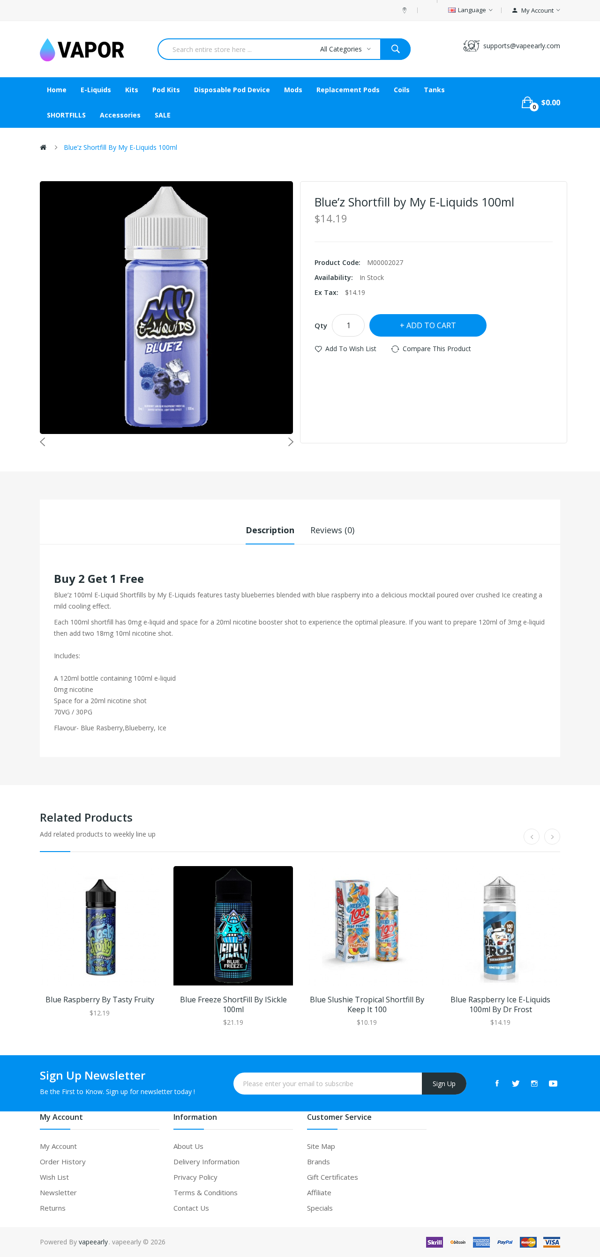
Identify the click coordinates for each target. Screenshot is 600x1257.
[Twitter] (516, 1083)
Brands (318, 1161)
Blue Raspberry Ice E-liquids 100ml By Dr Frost (500, 1004)
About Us (188, 1146)
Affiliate (319, 1192)
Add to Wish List (350, 348)
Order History (63, 1161)
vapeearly (93, 1241)
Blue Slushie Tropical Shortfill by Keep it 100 (367, 1004)
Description (270, 530)
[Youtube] (553, 1083)
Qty (321, 325)
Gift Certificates (332, 1177)
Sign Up (444, 1083)
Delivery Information (206, 1161)
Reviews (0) (332, 530)
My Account (58, 1146)
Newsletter (58, 1192)
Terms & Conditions (205, 1192)
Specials (320, 1208)
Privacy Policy (195, 1177)
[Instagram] (534, 1083)
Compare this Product (437, 348)
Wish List (54, 1177)
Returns (53, 1208)
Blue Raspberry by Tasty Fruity (99, 1000)
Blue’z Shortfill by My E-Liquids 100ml (120, 147)
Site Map (321, 1146)
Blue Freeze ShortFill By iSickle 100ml (233, 1004)
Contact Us (191, 1208)
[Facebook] (497, 1083)
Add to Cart (431, 325)
